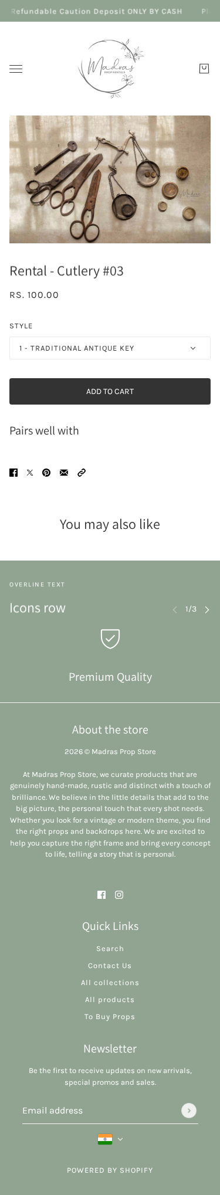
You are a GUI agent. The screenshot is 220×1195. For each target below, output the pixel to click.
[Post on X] (30, 472)
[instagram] (119, 894)
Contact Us (110, 965)
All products (110, 999)
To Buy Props (110, 1016)
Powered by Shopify (110, 1170)
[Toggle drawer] (15, 69)
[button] (81, 472)
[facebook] (101, 894)
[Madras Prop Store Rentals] (110, 68)
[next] (207, 609)
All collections (110, 982)
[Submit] (189, 1110)
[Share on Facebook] (13, 472)
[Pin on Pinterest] (46, 472)
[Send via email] (64, 472)
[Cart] (204, 68)
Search (110, 948)
